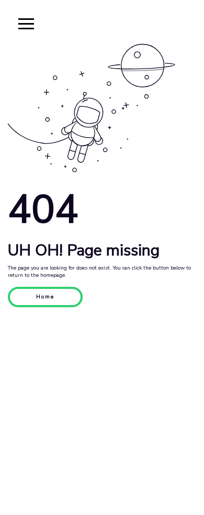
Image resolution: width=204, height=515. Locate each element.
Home (45, 296)
